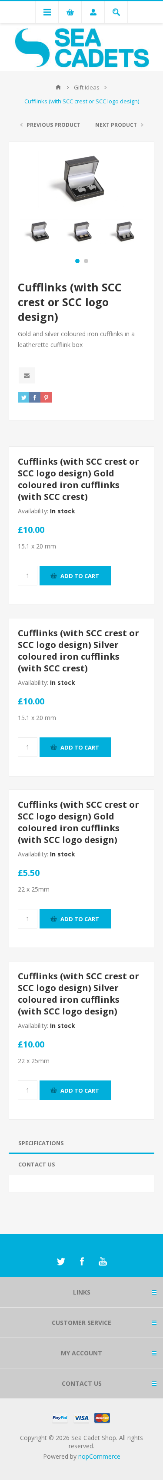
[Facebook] (82, 1262)
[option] (39, 232)
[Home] (58, 87)
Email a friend (27, 375)
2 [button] (86, 261)
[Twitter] (61, 1262)
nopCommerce (99, 1456)
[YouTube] (103, 1262)
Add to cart (79, 576)
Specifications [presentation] (41, 1143)
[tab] (81, 1143)
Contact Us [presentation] (36, 1164)
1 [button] (77, 261)
